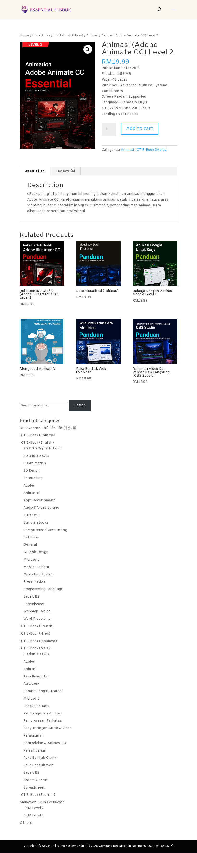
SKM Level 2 (33, 808)
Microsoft (31, 559)
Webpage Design (37, 611)
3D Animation (34, 463)
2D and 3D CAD (36, 456)
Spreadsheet (34, 604)
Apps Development (39, 500)
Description (35, 171)
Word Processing (37, 619)
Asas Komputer (36, 676)
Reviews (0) (65, 171)
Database (31, 537)
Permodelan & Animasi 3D (44, 743)
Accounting (33, 478)
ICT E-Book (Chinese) (37, 435)
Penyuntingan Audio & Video (47, 728)
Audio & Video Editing (41, 507)
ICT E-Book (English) (37, 443)
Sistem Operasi (35, 780)
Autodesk (31, 515)
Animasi (92, 35)
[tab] (34, 171)
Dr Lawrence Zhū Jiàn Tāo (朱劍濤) (48, 428)
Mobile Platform (36, 567)
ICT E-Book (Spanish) (37, 795)
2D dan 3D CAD (36, 654)
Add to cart (139, 129)
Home (24, 35)
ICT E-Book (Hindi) (35, 634)
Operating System (38, 574)
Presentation (34, 582)
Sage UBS (31, 596)
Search (80, 405)
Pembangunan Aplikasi (42, 713)
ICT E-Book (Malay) (68, 35)
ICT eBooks (41, 35)
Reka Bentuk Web (38, 765)
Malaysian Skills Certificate (42, 802)
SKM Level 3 (33, 815)
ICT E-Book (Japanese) (38, 641)
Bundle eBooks (35, 522)
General (30, 545)
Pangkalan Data (36, 706)
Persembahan (34, 750)
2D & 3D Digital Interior (42, 448)
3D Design (31, 470)
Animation (32, 493)
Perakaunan (33, 735)
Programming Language (43, 589)
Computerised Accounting (45, 530)
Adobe (28, 485)
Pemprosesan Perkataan (43, 721)
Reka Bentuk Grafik (39, 758)
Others (26, 823)
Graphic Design (36, 552)
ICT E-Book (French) (37, 626)
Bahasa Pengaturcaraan (43, 691)
